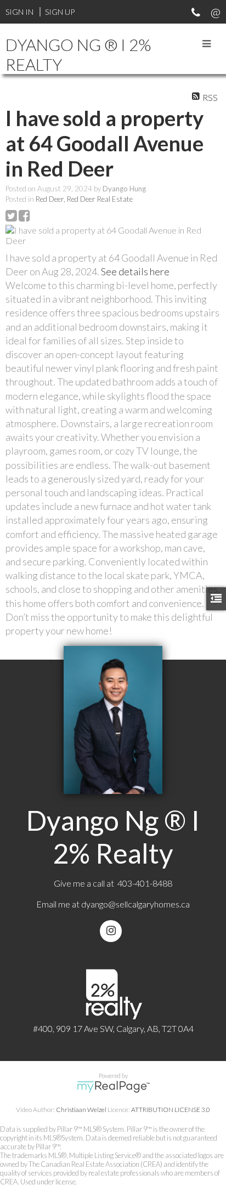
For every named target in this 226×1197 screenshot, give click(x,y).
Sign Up (60, 11)
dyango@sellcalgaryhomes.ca (135, 904)
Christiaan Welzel (81, 1109)
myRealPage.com (113, 1086)
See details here (135, 271)
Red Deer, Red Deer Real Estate (84, 199)
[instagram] (113, 931)
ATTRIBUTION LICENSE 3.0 (170, 1109)
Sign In (19, 11)
